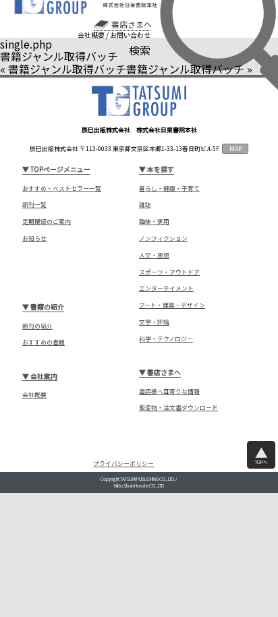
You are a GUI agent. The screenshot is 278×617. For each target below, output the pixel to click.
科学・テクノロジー (166, 338)
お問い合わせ (130, 35)
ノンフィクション (163, 238)
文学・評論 (154, 322)
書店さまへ (131, 24)
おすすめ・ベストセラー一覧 (61, 188)
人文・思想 (154, 255)
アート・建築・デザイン (172, 305)
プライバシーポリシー (123, 464)
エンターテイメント (166, 288)
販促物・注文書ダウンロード (178, 407)
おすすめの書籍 (43, 342)
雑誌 (145, 204)
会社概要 (91, 35)
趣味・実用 (154, 221)
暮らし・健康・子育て (169, 188)
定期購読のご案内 (46, 221)
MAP (235, 148)
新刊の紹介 (37, 326)
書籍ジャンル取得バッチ (67, 69)
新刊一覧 (34, 204)
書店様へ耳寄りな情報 (169, 391)
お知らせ (34, 238)
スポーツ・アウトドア (169, 272)
